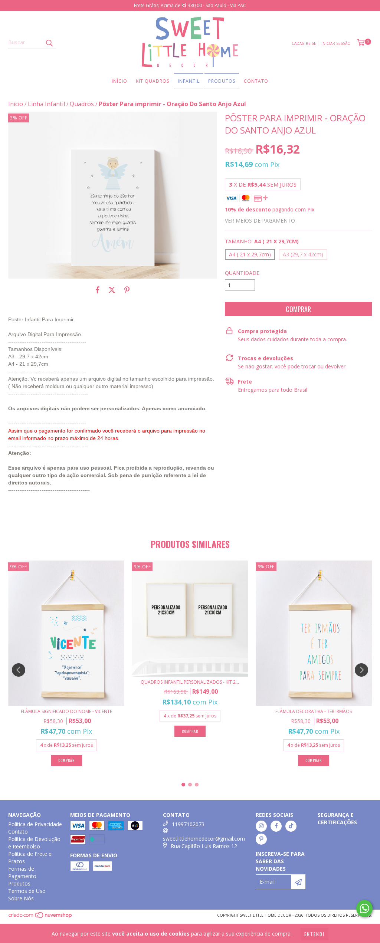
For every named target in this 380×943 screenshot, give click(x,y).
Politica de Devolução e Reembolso (34, 842)
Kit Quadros (152, 81)
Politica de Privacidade (35, 824)
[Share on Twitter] (111, 289)
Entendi (314, 934)
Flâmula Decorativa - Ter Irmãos (313, 711)
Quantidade (242, 272)
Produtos (221, 81)
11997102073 (188, 824)
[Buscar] (49, 42)
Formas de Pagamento (22, 872)
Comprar (66, 760)
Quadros (82, 104)
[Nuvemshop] (40, 917)
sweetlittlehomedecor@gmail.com (204, 838)
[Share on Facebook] (97, 289)
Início (119, 81)
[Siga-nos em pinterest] (261, 839)
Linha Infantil (46, 104)
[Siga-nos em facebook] (276, 826)
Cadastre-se (304, 43)
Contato (256, 81)
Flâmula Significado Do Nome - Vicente (66, 711)
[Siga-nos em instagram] (261, 826)
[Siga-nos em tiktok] (291, 826)
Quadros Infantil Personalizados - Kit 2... (190, 682)
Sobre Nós (21, 898)
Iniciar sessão (336, 43)
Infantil (189, 81)
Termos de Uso (27, 890)
